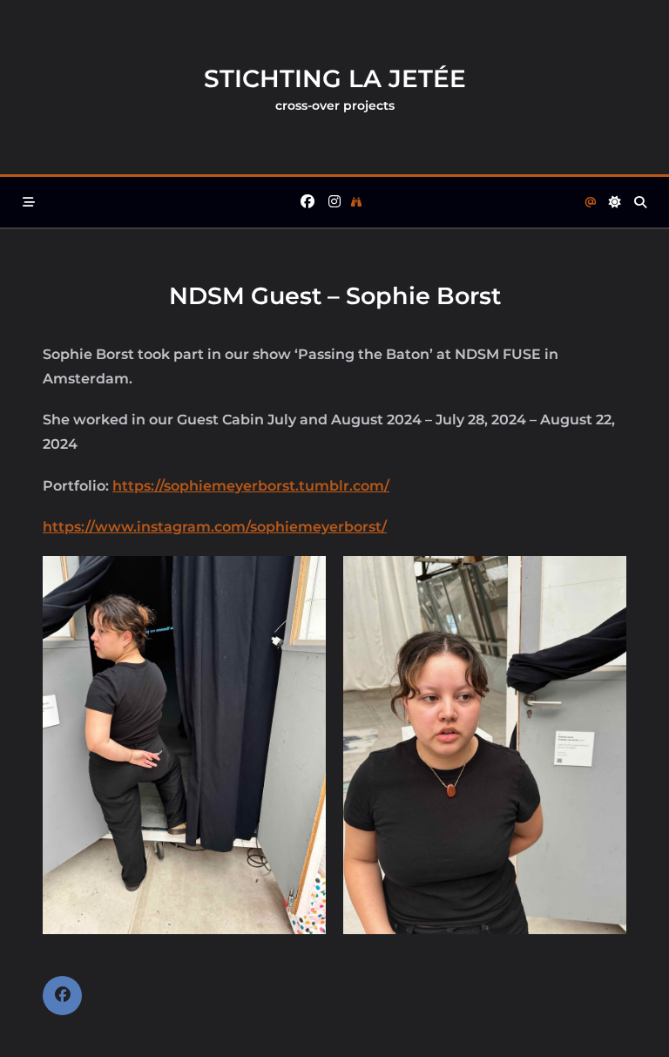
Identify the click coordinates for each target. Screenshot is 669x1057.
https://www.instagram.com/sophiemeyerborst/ (215, 526)
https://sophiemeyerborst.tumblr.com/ (250, 486)
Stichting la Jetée (335, 78)
